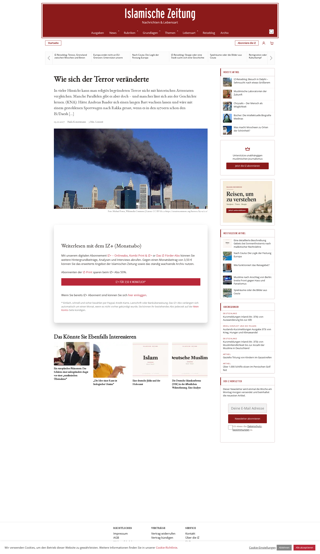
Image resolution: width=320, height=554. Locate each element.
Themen (170, 33)
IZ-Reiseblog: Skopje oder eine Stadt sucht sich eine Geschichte (187, 56)
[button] (271, 31)
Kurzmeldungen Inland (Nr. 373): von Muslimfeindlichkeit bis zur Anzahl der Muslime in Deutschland (243, 345)
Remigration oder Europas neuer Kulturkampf (266, 56)
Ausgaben (97, 33)
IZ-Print (87, 272)
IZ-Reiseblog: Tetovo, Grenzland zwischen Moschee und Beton (70, 56)
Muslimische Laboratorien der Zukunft (250, 93)
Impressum (120, 533)
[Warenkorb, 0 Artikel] (272, 43)
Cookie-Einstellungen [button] (262, 547)
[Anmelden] (264, 43)
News (112, 33)
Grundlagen (150, 33)
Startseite (53, 43)
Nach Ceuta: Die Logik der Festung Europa (145, 56)
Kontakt (190, 533)
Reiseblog (209, 33)
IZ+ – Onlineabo (117, 255)
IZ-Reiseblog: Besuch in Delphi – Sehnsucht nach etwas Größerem (252, 81)
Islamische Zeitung (160, 13)
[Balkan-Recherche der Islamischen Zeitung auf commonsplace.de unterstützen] (247, 221)
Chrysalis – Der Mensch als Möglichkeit (248, 105)
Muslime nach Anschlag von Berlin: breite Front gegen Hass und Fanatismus (253, 280)
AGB (116, 537)
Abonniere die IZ (247, 43)
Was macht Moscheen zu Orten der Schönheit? (251, 129)
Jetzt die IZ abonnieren (247, 165)
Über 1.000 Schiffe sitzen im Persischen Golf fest (246, 368)
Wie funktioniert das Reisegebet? (252, 265)
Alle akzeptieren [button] (304, 547)
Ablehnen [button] (284, 547)
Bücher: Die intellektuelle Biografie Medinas (252, 117)
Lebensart (189, 33)
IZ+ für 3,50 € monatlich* (131, 282)
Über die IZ (192, 537)
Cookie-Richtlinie (166, 547)
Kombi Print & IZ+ (140, 255)
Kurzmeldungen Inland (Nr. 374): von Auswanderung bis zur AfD (243, 318)
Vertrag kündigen (162, 537)
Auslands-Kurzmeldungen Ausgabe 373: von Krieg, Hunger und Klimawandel (247, 331)
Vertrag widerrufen (163, 533)
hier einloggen (137, 295)
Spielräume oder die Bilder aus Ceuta (226, 56)
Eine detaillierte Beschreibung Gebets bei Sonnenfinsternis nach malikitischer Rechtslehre (252, 243)
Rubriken (129, 33)
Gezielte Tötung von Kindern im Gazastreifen (247, 357)
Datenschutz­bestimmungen (247, 428)
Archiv (225, 33)
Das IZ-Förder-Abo (168, 255)
